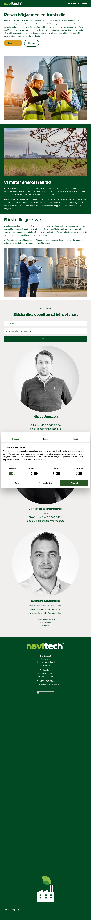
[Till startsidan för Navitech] (13, 3)
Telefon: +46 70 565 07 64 (46, 425)
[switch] (34, 473)
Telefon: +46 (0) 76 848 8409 (45, 517)
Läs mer (31, 43)
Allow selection (45, 483)
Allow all (74, 483)
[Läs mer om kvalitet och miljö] (45, 693)
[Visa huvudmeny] (84, 3)
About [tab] (75, 439)
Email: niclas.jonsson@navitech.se (45, 684)
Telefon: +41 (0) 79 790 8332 (45, 609)
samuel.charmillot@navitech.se (45, 613)
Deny (17, 483)
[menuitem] (70, 3)
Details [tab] (45, 439)
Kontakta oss (13, 43)
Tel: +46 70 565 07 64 (46, 681)
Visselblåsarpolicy (12, 909)
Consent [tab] (15, 439)
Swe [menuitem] (74, 3)
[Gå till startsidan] (45, 646)
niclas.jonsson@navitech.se (45, 428)
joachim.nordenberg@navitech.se (45, 521)
